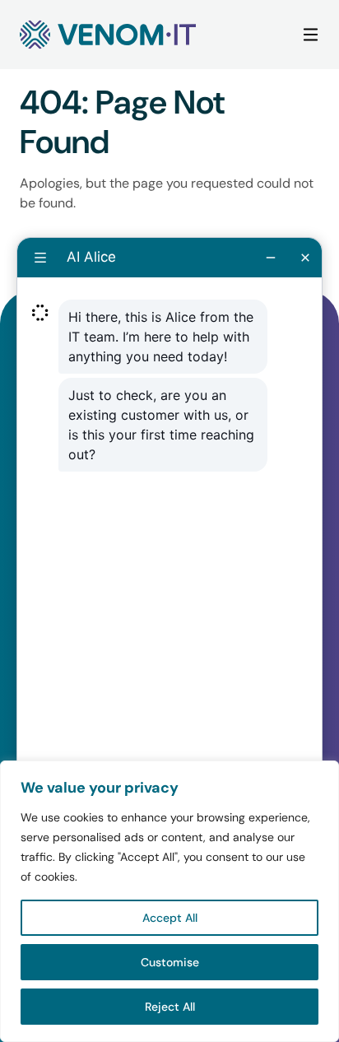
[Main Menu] (310, 35)
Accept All (169, 917)
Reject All (170, 1006)
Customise (170, 962)
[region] (169, 901)
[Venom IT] (108, 34)
